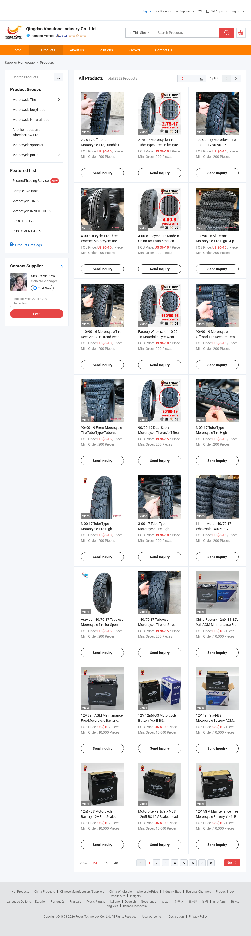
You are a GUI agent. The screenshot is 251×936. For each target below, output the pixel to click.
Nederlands (148, 901)
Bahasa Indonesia (135, 906)
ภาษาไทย (219, 901)
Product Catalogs (28, 245)
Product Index (225, 891)
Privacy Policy (198, 916)
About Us (77, 50)
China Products (44, 891)
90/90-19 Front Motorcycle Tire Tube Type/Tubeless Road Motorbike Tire (101, 432)
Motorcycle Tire (24, 99)
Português (57, 901)
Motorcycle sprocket (28, 144)
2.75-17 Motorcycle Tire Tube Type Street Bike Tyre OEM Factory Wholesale (158, 144)
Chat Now (44, 288)
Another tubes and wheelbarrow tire (27, 132)
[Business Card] (61, 266)
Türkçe (235, 901)
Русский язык (95, 901)
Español (40, 901)
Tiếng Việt (111, 906)
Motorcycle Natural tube (31, 119)
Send (37, 313)
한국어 (179, 901)
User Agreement (152, 916)
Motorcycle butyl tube (29, 109)
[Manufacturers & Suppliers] (36, 9)
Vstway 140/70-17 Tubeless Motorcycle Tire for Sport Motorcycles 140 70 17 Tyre (102, 624)
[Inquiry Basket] (200, 11)
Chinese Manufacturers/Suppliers (82, 891)
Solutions (106, 50)
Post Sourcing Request (241, 33)
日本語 (192, 901)
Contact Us (163, 50)
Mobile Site (118, 896)
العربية (165, 901)
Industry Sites (172, 891)
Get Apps (216, 11)
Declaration (176, 916)
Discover (133, 50)
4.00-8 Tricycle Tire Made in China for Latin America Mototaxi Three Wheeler (158, 240)
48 (116, 862)
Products (48, 50)
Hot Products (20, 891)
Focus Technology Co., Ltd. (93, 916)
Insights (135, 896)
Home (16, 50)
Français (75, 901)
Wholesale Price (147, 891)
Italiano (115, 901)
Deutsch (130, 901)
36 (106, 862)
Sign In (147, 11)
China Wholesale (120, 891)
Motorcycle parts (25, 154)
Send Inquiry (102, 173)
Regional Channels (198, 891)
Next (230, 862)
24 (95, 863)
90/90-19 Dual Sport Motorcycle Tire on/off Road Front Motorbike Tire (159, 432)
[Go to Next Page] (236, 78)
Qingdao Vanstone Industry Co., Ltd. (61, 28)
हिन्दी (205, 901)
